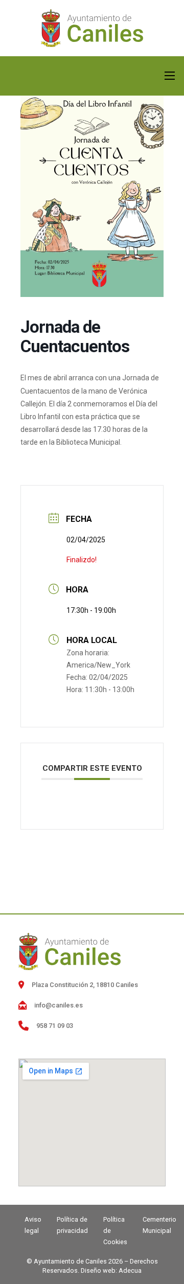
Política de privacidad (72, 1225)
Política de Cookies (115, 1231)
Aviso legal (33, 1225)
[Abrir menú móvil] (170, 76)
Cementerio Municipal (159, 1225)
